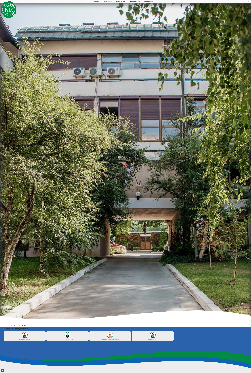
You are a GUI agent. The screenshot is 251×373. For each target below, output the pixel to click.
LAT (246, 1)
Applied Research (107, 1)
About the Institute (148, 1)
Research (96, 1)
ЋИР (249, 1)
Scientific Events (120, 1)
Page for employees (134, 1)
